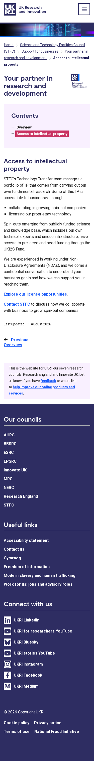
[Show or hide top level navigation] (84, 9)
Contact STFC (17, 304)
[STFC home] (80, 81)
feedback (48, 381)
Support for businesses (40, 51)
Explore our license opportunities (35, 294)
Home (9, 45)
